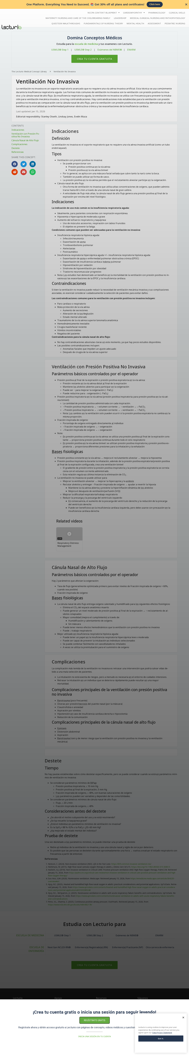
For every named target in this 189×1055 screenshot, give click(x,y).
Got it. (161, 1038)
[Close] (183, 1017)
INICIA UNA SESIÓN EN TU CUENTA (94, 1036)
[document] (94, 527)
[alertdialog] (94, 4)
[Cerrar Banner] (186, 4)
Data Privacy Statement (162, 1032)
